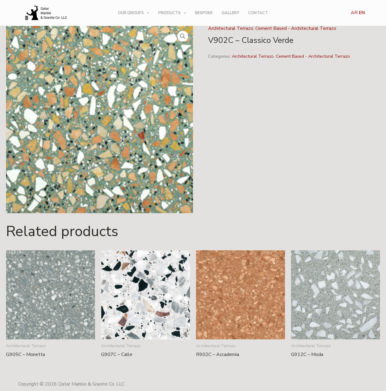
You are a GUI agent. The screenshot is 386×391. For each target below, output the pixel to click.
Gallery (230, 13)
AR (354, 12)
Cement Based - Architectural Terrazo (295, 28)
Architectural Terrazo (230, 28)
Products (169, 13)
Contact (258, 13)
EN (362, 12)
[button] (182, 36)
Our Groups (131, 13)
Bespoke (204, 13)
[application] (146, 13)
